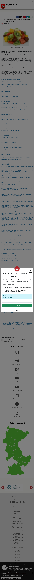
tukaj (19, 291)
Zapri (17, 310)
